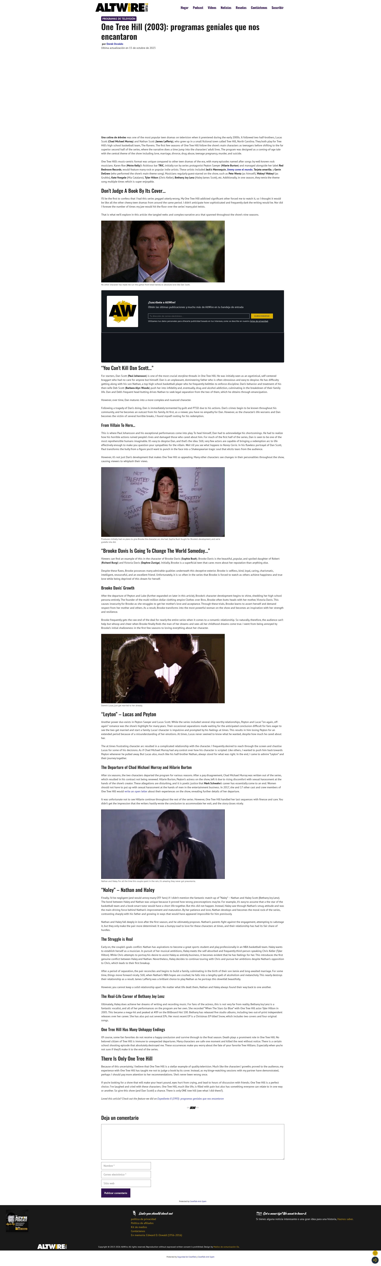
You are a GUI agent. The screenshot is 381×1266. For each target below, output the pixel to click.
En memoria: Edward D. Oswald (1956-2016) (156, 1235)
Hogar (184, 7)
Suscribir (278, 7)
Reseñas (241, 7)
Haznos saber (345, 1219)
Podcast (198, 7)
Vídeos (212, 7)
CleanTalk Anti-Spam (198, 1201)
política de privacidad (143, 1219)
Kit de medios (139, 1227)
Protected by (192, 1201)
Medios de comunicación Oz (226, 1246)
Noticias (226, 7)
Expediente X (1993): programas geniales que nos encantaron (190, 1098)
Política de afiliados (142, 1223)
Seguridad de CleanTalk (186, 1257)
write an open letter (136, 791)
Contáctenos (259, 7)
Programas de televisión (118, 18)
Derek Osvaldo (115, 44)
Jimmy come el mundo (240, 169)
